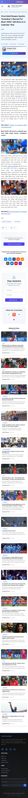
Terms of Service (5, 770)
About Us (3, 756)
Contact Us (4, 760)
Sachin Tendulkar (7, 221)
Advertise (3, 758)
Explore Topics (4, 762)
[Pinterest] (14, 319)
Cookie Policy (4, 772)
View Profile (15, 53)
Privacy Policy (4, 768)
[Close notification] (26, 2)
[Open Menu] (2, 6)
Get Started (20, 2)
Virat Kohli (17, 221)
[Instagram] (14, 314)
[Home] (2, 11)
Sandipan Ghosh (11, 48)
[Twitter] (19, 314)
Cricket (5, 11)
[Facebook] (9, 314)
